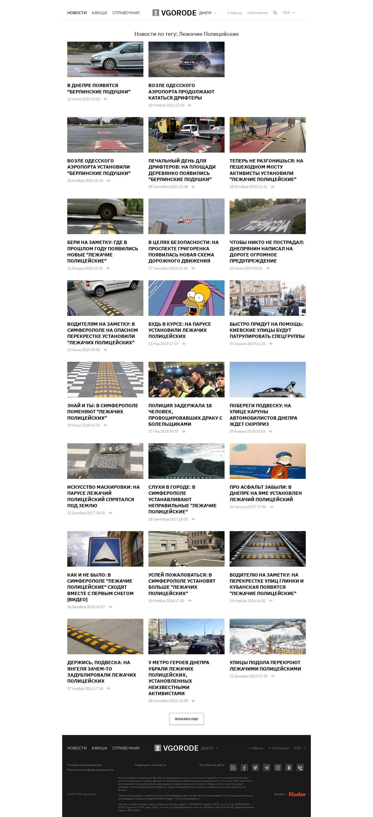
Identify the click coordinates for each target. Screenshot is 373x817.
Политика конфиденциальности (90, 769)
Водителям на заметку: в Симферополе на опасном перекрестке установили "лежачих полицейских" (102, 333)
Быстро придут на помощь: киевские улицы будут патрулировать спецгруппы (267, 330)
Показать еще (186, 719)
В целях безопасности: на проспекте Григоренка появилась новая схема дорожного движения (183, 251)
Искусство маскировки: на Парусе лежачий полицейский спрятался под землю (103, 496)
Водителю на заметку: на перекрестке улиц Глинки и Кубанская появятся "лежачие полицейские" (267, 584)
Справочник (126, 13)
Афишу (236, 12)
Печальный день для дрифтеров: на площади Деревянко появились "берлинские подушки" (182, 170)
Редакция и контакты (150, 764)
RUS (286, 12)
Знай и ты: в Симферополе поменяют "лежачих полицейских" (102, 411)
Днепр (207, 748)
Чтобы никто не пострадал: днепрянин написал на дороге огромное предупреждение (267, 251)
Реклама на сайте (212, 764)
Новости (77, 13)
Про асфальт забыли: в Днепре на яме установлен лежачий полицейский (266, 493)
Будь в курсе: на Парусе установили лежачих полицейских (179, 330)
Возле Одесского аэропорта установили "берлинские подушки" (98, 167)
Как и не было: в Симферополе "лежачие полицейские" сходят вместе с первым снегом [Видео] (100, 587)
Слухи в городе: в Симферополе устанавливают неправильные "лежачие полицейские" (182, 499)
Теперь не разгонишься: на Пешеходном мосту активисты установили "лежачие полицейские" (266, 170)
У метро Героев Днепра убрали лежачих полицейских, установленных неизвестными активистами (178, 677)
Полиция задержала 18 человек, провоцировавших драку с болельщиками (185, 414)
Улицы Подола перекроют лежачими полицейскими (265, 665)
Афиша (99, 13)
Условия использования (84, 764)
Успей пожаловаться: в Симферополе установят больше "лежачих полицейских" (181, 584)
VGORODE (181, 748)
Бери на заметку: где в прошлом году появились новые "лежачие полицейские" (102, 251)
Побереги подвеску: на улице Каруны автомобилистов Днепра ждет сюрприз (263, 414)
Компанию (259, 12)
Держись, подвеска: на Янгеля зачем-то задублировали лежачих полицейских (101, 671)
